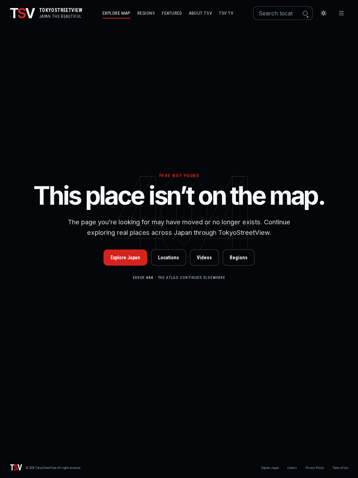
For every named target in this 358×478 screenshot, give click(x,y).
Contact (292, 468)
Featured (172, 13)
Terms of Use (340, 468)
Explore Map (116, 13)
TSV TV (226, 13)
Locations (168, 257)
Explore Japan (125, 257)
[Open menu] (341, 13)
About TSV (200, 13)
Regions (146, 13)
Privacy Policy (315, 468)
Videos (204, 257)
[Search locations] (305, 13)
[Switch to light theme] (323, 13)
